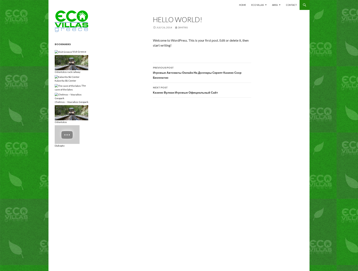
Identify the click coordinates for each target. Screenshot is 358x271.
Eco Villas (257, 5)
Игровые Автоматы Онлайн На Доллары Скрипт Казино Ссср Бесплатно (197, 72)
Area (275, 5)
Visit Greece (79, 51)
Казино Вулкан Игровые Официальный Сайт (185, 90)
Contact (291, 5)
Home (242, 5)
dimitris (183, 27)
